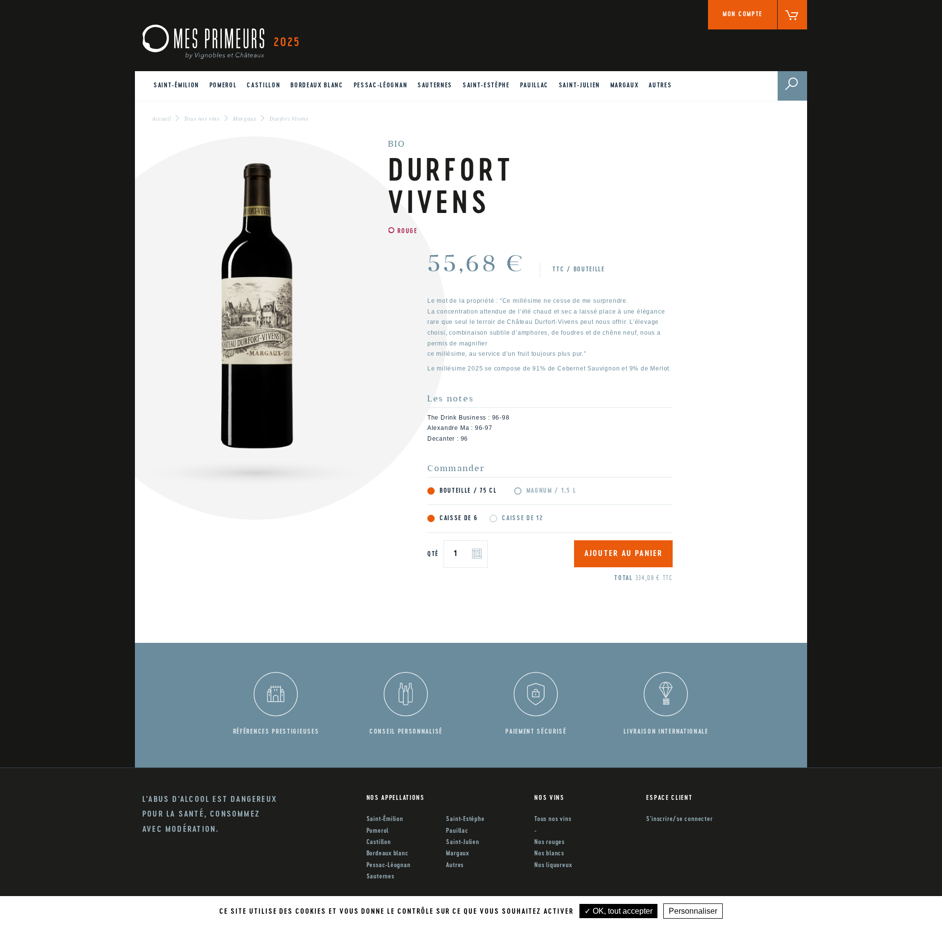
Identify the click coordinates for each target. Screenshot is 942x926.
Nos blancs (549, 853)
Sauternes (435, 85)
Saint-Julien (579, 85)
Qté (433, 554)
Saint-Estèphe (486, 85)
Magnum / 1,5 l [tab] (551, 491)
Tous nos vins (552, 819)
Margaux (624, 85)
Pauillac (534, 85)
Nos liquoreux (553, 865)
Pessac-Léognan (381, 85)
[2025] (203, 42)
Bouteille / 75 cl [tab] (468, 491)
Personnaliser (693, 911)
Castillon (263, 85)
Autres (660, 85)
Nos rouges (549, 842)
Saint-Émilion (176, 85)
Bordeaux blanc (316, 85)
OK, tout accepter (622, 911)
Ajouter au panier (623, 554)
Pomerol (223, 85)
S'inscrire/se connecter (679, 819)
